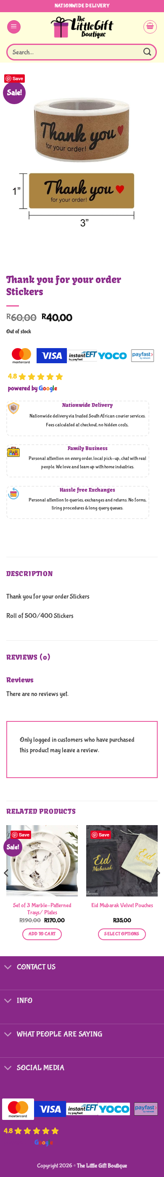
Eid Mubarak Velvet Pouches (122, 905)
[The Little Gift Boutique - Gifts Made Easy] (82, 27)
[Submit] (147, 52)
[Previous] (7, 889)
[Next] (157, 889)
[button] (14, 27)
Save (18, 78)
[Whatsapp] (140, 1155)
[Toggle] (8, 968)
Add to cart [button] (42, 933)
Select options (122, 933)
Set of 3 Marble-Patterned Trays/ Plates (42, 909)
